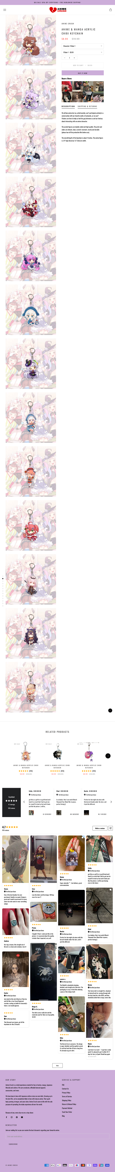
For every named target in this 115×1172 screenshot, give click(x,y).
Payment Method (67, 1108)
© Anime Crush (12, 1165)
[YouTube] (22, 1117)
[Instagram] (11, 1117)
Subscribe (13, 1144)
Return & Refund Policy (69, 1104)
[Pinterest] (17, 1117)
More (57, 1066)
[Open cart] (110, 10)
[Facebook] (6, 1117)
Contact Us (65, 1088)
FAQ (63, 1085)
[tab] (68, 107)
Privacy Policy (66, 1092)
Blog (63, 1116)
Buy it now (82, 73)
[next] (108, 755)
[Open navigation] (4, 10)
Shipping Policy (66, 1100)
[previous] (7, 755)
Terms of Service (67, 1096)
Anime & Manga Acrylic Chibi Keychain (25, 766)
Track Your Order (67, 1112)
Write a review (100, 828)
